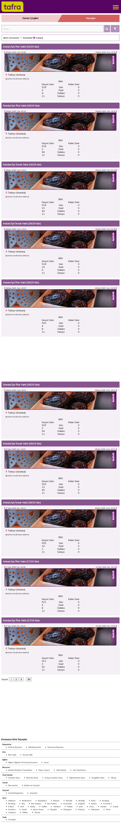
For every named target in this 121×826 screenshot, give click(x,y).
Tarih (4, 817)
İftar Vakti (12, 755)
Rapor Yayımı (44, 770)
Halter (44, 806)
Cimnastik (67, 803)
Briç (23, 803)
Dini (4, 752)
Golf (22, 806)
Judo (81, 806)
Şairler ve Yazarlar (32, 785)
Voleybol (12, 812)
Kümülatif (28, 37)
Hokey (69, 806)
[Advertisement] (60, 359)
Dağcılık (81, 803)
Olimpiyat (67, 809)
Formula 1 (107, 803)
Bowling (105, 801)
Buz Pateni (52, 803)
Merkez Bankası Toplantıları (20, 770)
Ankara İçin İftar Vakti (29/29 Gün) (21, 46)
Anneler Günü (14, 778)
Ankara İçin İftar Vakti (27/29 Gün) (21, 561)
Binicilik (69, 801)
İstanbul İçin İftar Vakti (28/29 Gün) (21, 384)
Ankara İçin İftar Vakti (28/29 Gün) (21, 282)
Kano (91, 806)
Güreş (32, 806)
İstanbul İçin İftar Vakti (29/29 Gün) (21, 105)
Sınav (46, 762)
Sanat (5, 782)
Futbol (11, 806)
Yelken (25, 812)
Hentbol (57, 806)
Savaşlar (12, 819)
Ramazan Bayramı (55, 747)
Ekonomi (6, 767)
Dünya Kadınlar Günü (54, 778)
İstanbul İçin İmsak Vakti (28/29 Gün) (22, 443)
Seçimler (33, 793)
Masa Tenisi (38, 809)
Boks (93, 801)
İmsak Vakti (27, 755)
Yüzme (37, 812)
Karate (103, 806)
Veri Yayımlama (79, 770)
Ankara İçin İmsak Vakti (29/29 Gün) (22, 223)
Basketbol (42, 801)
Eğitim (5, 760)
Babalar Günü (32, 778)
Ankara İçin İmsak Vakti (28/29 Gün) (22, 502)
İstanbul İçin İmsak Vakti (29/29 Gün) (22, 164)
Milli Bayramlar (34, 747)
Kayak (115, 806)
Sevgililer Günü (97, 778)
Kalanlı (39, 37)
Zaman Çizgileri (30, 18)
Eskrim (94, 803)
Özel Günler (7, 775)
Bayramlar (6, 744)
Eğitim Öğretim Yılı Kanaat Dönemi (22, 762)
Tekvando (95, 809)
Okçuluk (53, 809)
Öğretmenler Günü (77, 778)
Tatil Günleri (61, 770)
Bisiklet (82, 801)
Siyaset (5, 790)
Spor (4, 798)
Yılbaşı (113, 778)
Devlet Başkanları (15, 793)
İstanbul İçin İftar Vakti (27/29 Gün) (21, 620)
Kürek (24, 809)
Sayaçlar (90, 18)
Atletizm (11, 801)
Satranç (81, 809)
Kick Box (11, 809)
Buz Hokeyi (36, 803)
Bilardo (56, 801)
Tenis (108, 809)
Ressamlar (13, 785)
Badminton (26, 801)
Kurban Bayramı (15, 747)
